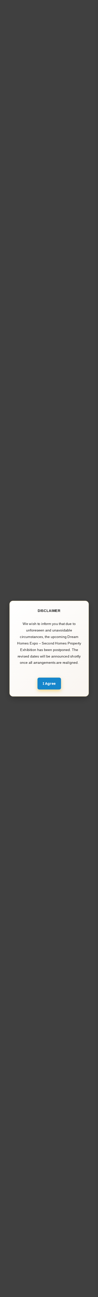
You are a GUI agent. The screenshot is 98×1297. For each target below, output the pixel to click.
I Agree (49, 683)
